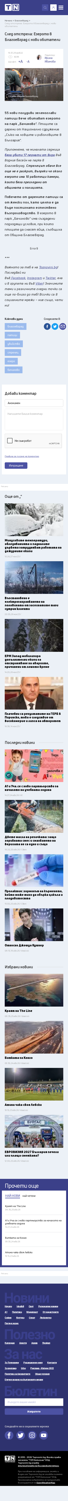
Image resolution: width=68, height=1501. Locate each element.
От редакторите (51, 1312)
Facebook (9, 1435)
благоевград (16, 326)
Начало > (9, 20)
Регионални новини (48, 1306)
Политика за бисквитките (17, 1374)
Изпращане (16, 465)
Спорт (32, 1317)
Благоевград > (22, 20)
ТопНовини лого (12, 7)
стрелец (13, 352)
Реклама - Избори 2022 (42, 1368)
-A (27, 61)
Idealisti (20, 1306)
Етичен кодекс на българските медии (24, 1379)
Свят (31, 1306)
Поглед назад (11, 1323)
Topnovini (10, 1459)
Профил (46, 1343)
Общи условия (42, 1374)
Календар (10, 1343)
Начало (8, 1306)
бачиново (14, 370)
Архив (34, 1343)
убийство (14, 344)
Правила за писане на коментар (22, 456)
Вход (53, 7)
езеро (11, 361)
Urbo (23, 1368)
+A (20, 61)
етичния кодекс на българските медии (38, 1465)
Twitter (20, 1435)
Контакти (52, 1362)
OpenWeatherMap (45, 1482)
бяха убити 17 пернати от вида (30, 155)
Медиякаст (32, 1312)
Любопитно (46, 1317)
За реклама (10, 1368)
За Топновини (12, 1362)
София (8, 1317)
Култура (20, 1317)
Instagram (32, 1435)
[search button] (45, 7)
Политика (17, 1312)
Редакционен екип (32, 1362)
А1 (6, 1312)
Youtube (43, 1435)
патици (12, 335)
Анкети (23, 1343)
